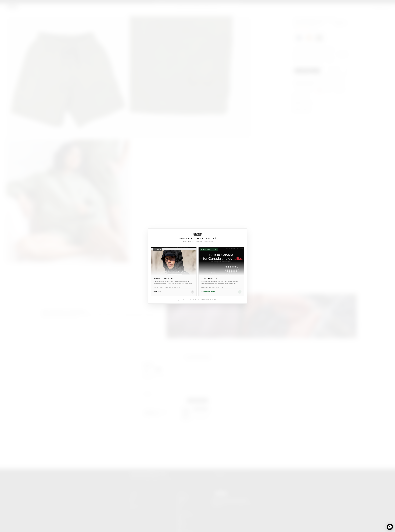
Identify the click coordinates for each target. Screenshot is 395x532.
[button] (390, 527)
